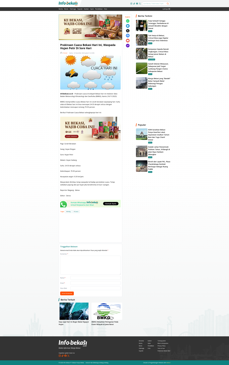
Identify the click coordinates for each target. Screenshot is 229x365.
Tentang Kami (162, 341)
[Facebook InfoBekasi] (137, 3)
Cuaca (76, 211)
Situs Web (63, 288)
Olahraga (73, 9)
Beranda (141, 341)
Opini (92, 9)
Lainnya (165, 9)
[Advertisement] (49, 41)
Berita (61, 9)
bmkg (68, 211)
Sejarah (79, 9)
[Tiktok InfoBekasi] (134, 3)
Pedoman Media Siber (164, 351)
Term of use (161, 348)
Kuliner (86, 9)
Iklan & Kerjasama (163, 343)
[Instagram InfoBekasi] (131, 3)
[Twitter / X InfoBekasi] (140, 3)
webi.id (168, 362)
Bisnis (66, 9)
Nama (62, 278)
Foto (105, 9)
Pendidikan (99, 9)
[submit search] (168, 4)
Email (62, 283)
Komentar (64, 254)
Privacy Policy (161, 346)
